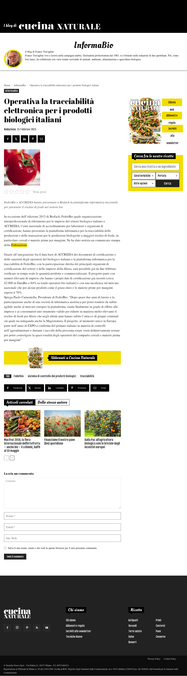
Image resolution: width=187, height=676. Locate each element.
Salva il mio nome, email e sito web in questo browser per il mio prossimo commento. (52, 548)
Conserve (160, 636)
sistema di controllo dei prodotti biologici (52, 376)
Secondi (132, 625)
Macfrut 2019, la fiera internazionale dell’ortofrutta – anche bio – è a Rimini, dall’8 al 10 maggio (22, 445)
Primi (158, 620)
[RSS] (37, 627)
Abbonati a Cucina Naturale (73, 358)
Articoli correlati (19, 402)
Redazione (10, 129)
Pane (158, 631)
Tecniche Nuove (74, 636)
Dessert (132, 642)
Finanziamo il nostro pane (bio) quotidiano (59, 441)
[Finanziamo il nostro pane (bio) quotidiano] (62, 423)
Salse (131, 636)
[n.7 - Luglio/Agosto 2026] (35, 357)
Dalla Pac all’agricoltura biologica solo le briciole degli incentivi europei (102, 443)
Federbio (19, 376)
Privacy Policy (154, 658)
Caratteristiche (142, 175)
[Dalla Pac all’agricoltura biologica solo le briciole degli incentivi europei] (103, 423)
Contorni (160, 625)
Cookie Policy (170, 658)
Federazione (19, 245)
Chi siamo (71, 620)
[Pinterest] (27, 627)
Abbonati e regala (75, 625)
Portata (162, 175)
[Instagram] (17, 627)
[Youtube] (46, 627)
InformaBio (20, 85)
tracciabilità (87, 376)
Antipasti (133, 620)
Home (7, 85)
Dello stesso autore (52, 402)
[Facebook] (7, 627)
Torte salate (135, 631)
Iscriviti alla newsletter (78, 631)
